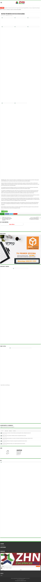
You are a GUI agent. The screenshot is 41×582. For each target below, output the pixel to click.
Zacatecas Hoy (2, 545)
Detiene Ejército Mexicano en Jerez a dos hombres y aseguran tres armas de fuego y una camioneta (7, 218)
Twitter (1, 573)
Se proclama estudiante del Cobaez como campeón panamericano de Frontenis (13, 443)
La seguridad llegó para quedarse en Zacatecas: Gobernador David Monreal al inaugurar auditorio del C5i (17, 438)
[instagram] (23, 579)
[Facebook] (18, 579)
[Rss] (17, 579)
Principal (11, 15)
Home (2, 9)
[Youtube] (21, 579)
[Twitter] (19, 579)
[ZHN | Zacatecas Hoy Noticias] (20, 2)
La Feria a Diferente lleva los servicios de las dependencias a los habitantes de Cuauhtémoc (34, 218)
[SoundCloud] (22, 579)
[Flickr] (20, 579)
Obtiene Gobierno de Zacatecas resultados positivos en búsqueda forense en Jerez (14, 435)
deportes (4, 9)
